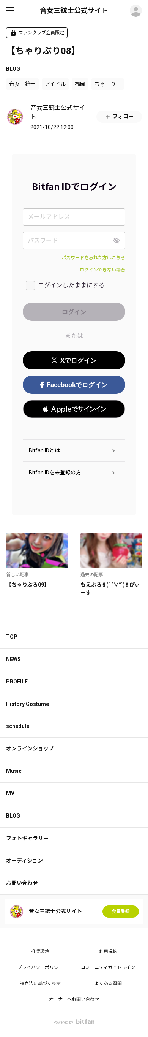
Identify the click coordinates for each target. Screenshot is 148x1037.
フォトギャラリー (27, 838)
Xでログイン (78, 360)
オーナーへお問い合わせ (74, 999)
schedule (17, 726)
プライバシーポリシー (40, 967)
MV (10, 793)
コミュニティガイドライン (108, 967)
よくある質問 (108, 983)
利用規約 (108, 951)
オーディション (24, 861)
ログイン (136, 11)
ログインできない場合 (102, 270)
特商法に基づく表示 (40, 983)
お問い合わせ (22, 883)
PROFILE (17, 682)
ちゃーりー (107, 84)
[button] (74, 409)
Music (14, 771)
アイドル (55, 84)
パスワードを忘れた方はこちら (93, 257)
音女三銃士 (22, 84)
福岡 (80, 84)
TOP (11, 637)
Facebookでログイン (77, 384)
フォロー (123, 116)
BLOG (13, 69)
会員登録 (121, 911)
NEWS (13, 659)
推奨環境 (40, 951)
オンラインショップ (30, 748)
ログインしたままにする (71, 285)
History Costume (27, 704)
